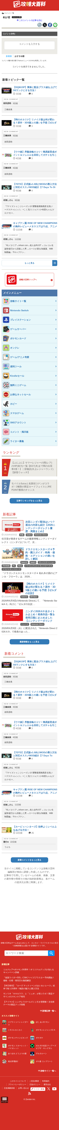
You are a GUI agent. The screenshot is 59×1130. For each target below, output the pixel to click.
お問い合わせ (23, 1088)
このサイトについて (18, 1081)
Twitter (48, 1088)
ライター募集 (39, 1089)
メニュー (4, 1101)
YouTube (54, 1089)
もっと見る (29, 263)
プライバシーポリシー (17, 1084)
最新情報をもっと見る (29, 642)
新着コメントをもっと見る (29, 860)
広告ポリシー (35, 1084)
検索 (51, 953)
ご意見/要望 (34, 1081)
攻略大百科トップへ (28, 279)
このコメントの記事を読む (30, 20)
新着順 (9, 56)
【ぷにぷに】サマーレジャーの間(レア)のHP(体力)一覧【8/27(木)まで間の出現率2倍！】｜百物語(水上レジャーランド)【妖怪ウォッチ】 (32, 467)
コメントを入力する (29, 44)
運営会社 (47, 1084)
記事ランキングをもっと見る (29, 501)
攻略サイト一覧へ (48, 1071)
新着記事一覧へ (49, 1011)
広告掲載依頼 (9, 1088)
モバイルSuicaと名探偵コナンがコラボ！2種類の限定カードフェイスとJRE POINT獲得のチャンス (31, 486)
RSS (29, 1093)
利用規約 (45, 1081)
